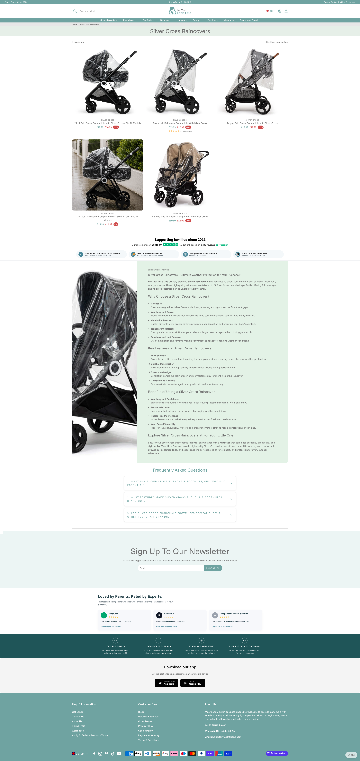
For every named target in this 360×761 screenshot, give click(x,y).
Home (74, 24)
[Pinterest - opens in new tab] (107, 754)
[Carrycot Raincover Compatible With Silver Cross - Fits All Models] (107, 175)
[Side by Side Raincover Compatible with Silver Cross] (180, 175)
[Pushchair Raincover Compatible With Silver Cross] (180, 81)
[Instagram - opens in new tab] (100, 754)
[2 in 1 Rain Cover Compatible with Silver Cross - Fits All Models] (107, 81)
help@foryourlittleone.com (226, 736)
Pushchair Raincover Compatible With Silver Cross (180, 123)
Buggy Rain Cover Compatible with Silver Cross (252, 123)
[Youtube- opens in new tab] (119, 754)
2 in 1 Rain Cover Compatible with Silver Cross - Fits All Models (107, 123)
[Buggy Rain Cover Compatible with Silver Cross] (252, 81)
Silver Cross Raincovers (89, 24)
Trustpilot (222, 244)
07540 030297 (228, 730)
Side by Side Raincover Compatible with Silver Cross (180, 216)
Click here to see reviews (111, 626)
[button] (91, 11)
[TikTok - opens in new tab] (113, 754)
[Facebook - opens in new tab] (94, 754)
